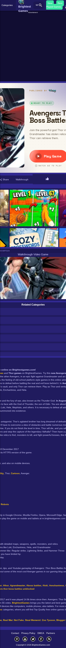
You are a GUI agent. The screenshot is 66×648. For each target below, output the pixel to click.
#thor (6, 585)
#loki (45, 585)
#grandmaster (17, 585)
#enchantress (56, 585)
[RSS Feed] (49, 639)
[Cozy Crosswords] (34, 246)
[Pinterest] (17, 639)
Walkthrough (22, 179)
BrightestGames (21, 602)
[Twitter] (33, 639)
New (50, 3)
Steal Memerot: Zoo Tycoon (40, 620)
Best (60, 3)
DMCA (40, 633)
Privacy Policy (28, 633)
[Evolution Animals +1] (34, 208)
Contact (15, 633)
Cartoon (15, 473)
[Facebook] (41, 639)
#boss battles (33, 585)
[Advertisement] (33, 47)
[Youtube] (25, 639)
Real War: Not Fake (13, 620)
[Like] (47, 179)
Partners (50, 633)
